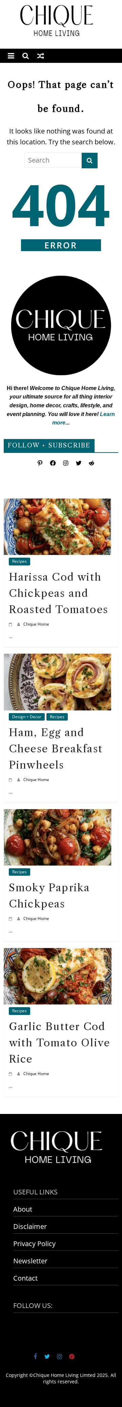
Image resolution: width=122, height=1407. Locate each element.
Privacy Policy (34, 1243)
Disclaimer (30, 1226)
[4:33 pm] (11, 779)
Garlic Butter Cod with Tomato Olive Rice (59, 1042)
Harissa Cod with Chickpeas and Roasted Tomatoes (58, 593)
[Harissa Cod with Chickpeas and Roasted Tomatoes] (57, 503)
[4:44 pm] (11, 624)
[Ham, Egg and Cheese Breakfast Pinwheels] (57, 658)
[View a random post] (40, 56)
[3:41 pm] (11, 918)
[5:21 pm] (11, 1073)
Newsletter (30, 1260)
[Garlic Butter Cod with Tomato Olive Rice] (57, 953)
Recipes (19, 561)
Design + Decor (26, 717)
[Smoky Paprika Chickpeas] (57, 814)
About (22, 1209)
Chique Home (36, 624)
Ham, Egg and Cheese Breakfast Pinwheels (56, 748)
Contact (25, 1278)
